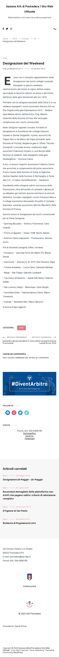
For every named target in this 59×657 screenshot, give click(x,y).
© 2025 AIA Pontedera (30, 613)
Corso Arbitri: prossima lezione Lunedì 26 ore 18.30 (43, 340)
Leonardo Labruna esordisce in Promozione (16, 340)
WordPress (18, 652)
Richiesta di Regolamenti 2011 (19, 523)
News (5, 58)
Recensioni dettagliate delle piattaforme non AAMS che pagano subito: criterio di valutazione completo (29, 495)
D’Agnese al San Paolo (15, 511)
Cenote (38, 650)
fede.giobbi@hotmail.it (13, 69)
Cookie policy (29, 586)
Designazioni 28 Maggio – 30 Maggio (23, 480)
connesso (20, 357)
